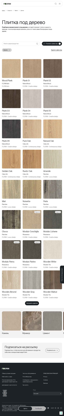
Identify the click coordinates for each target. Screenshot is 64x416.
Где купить (25, 385)
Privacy (45, 376)
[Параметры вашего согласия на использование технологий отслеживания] (61, 413)
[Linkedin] (48, 408)
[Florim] (7, 4)
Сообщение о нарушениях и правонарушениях (30, 380)
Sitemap (45, 383)
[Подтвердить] (37, 44)
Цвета (25, 408)
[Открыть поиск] (56, 4)
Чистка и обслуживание (29, 373)
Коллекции (39, 408)
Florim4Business (27, 376)
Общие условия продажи (9, 373)
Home (3, 10)
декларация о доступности (9, 385)
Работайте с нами (7, 376)
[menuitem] (11, 373)
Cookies (45, 380)
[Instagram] (55, 408)
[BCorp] (5, 397)
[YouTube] (61, 408)
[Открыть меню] (60, 4)
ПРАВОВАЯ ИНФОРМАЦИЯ (50, 373)
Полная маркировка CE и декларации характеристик (9, 380)
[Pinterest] (58, 408)
